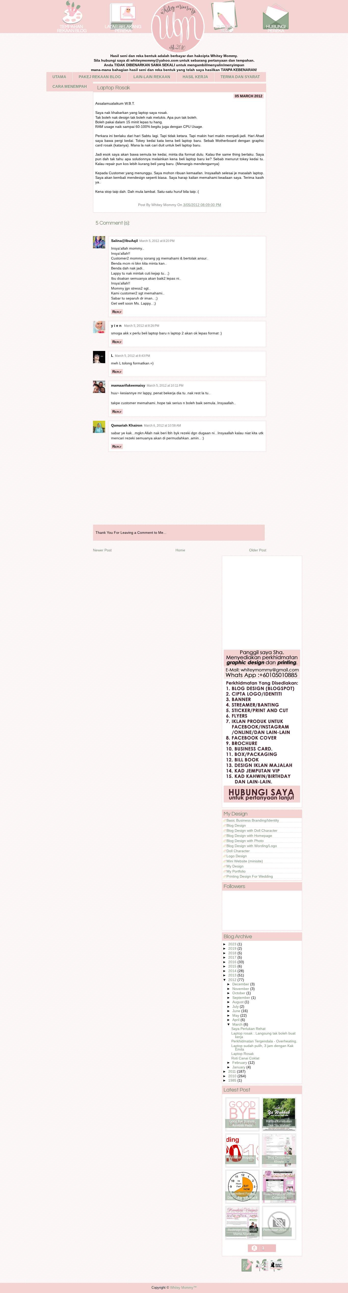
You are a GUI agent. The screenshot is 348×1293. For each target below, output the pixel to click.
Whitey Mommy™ (183, 1287)
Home (180, 550)
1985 (232, 1080)
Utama (59, 77)
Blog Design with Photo (245, 841)
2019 (232, 948)
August (238, 1002)
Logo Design (236, 856)
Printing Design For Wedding (249, 876)
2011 (232, 1071)
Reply (117, 312)
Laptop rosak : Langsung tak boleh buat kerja (263, 1035)
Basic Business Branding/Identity (252, 820)
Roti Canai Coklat (245, 1058)
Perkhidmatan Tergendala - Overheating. (264, 1041)
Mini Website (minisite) (244, 861)
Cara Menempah (69, 86)
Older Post (257, 550)
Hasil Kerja (195, 77)
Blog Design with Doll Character (251, 830)
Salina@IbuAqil (124, 241)
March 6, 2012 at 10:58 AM (162, 425)
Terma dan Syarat (240, 77)
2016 (232, 962)
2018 (232, 953)
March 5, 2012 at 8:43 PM (132, 356)
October (239, 993)
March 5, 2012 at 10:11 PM (165, 385)
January (239, 1067)
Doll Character (238, 851)
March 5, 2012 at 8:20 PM (157, 241)
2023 (232, 944)
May (236, 1015)
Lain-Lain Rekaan (151, 77)
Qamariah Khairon (126, 425)
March (238, 1024)
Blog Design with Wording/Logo (251, 846)
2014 (232, 971)
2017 (232, 957)
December (241, 984)
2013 (232, 975)
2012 (232, 980)
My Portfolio (236, 871)
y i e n (117, 325)
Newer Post (102, 550)
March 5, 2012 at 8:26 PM (141, 326)
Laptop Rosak (242, 1054)
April (236, 1020)
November (241, 989)
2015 (232, 966)
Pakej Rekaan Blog (100, 77)
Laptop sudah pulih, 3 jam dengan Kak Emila (262, 1047)
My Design (235, 866)
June (236, 1011)
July (236, 1006)
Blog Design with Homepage (249, 836)
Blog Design (236, 825)
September (241, 998)
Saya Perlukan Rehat (248, 1029)
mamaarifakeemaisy (128, 385)
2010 (232, 1076)
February (240, 1062)
